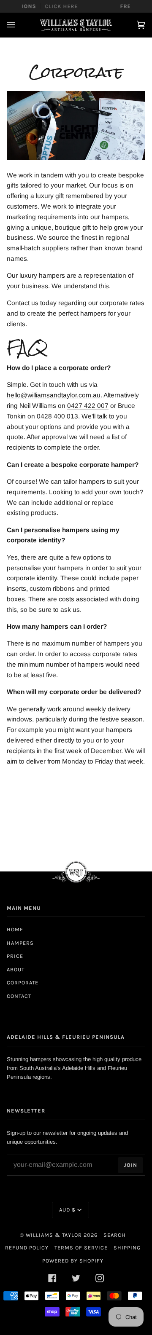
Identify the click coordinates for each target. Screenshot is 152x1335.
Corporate (22, 982)
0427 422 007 (88, 405)
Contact (19, 996)
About (15, 969)
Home (15, 929)
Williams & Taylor (54, 1235)
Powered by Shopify (72, 1260)
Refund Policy (27, 1247)
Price (15, 956)
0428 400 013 (57, 416)
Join (130, 1165)
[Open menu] (19, 25)
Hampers (20, 943)
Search (114, 1235)
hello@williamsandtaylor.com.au (53, 395)
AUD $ (67, 1209)
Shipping (127, 1247)
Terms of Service (81, 1247)
